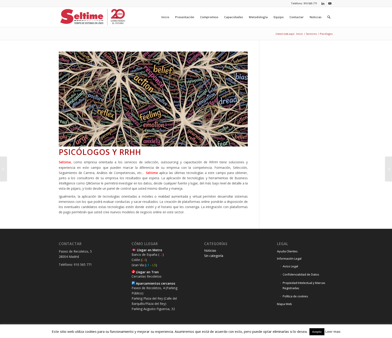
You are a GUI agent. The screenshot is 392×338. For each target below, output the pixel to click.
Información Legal (289, 258)
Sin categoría (213, 256)
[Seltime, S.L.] (93, 17)
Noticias (210, 250)
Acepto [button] (317, 332)
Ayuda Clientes (287, 251)
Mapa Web (284, 304)
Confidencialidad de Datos (301, 274)
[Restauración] (388, 169)
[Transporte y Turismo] (3, 169)
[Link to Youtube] (329, 3)
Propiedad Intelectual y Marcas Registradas (304, 285)
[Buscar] (328, 17)
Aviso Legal (290, 266)
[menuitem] (165, 17)
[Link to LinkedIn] (323, 3)
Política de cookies (295, 296)
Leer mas (333, 331)
